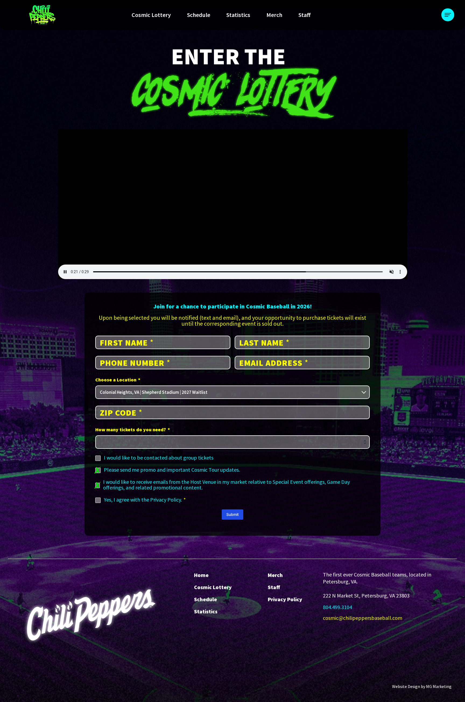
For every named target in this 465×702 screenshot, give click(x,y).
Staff (304, 15)
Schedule (198, 15)
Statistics (238, 15)
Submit (232, 514)
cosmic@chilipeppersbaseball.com (362, 617)
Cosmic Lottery (151, 15)
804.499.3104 (337, 607)
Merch (274, 15)
